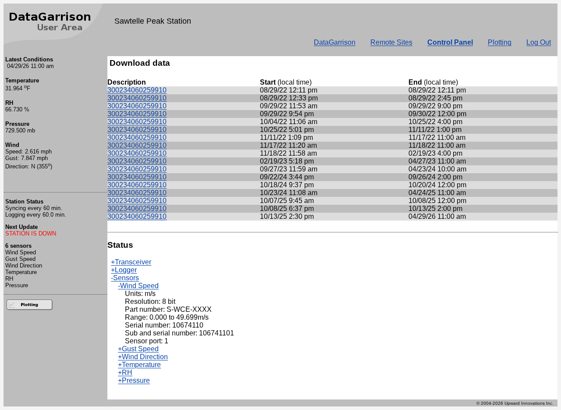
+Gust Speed (138, 349)
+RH (125, 372)
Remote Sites (391, 42)
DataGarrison (334, 42)
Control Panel (450, 42)
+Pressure (134, 380)
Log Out (538, 42)
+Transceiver (131, 262)
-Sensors (125, 278)
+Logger (124, 270)
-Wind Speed (138, 285)
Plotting (499, 42)
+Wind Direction (143, 356)
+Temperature (139, 364)
